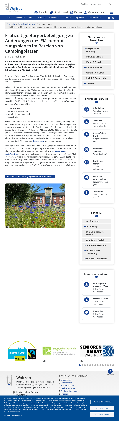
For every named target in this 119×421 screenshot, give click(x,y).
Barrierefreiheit (67, 385)
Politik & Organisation (96, 78)
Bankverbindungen (69, 391)
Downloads (54, 17)
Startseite (11, 24)
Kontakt (41, 17)
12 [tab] (108, 365)
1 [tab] (80, 365)
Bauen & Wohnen (94, 67)
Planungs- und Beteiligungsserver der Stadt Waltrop (31, 176)
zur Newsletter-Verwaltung (93, 252)
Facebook (109, 18)
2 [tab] (82, 365)
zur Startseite (92, 221)
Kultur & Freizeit (94, 62)
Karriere (78, 12)
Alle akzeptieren (102, 414)
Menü (111, 12)
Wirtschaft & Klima (95, 73)
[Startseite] (13, 7)
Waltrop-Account (96, 12)
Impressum (80, 17)
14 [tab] (113, 365)
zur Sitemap (92, 226)
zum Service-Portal (95, 240)
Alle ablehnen (102, 408)
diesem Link (38, 141)
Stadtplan (43, 12)
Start (9, 17)
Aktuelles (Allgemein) (27, 24)
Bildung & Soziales (94, 57)
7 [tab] (95, 365)
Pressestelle (66, 394)
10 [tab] (103, 365)
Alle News (90, 83)
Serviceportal (61, 12)
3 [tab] (85, 365)
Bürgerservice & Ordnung (93, 50)
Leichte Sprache (68, 388)
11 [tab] (105, 365)
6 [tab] (92, 365)
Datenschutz (95, 17)
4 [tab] (87, 365)
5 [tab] (90, 365)
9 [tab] (100, 365)
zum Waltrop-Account (96, 245)
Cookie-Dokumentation (13, 415)
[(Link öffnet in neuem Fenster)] (59, 351)
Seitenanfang (110, 374)
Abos (31, 17)
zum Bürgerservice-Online (95, 233)
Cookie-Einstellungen (102, 402)
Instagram (113, 18)
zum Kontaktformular (96, 258)
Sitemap (67, 17)
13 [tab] (110, 365)
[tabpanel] (22, 351)
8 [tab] (98, 365)
